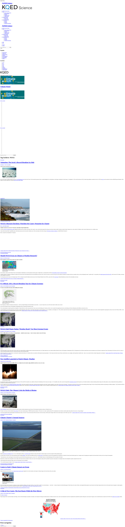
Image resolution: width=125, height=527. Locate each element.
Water (9, 221)
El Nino (1, 312)
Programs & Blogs (5, 17)
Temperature (11, 520)
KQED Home (4, 52)
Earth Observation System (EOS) (14, 385)
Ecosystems (8, 487)
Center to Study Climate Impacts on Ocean (14, 467)
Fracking (5, 14)
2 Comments (13, 331)
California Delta (6, 15)
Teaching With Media (7, 23)
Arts (3, 65)
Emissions (2, 463)
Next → (3, 525)
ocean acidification (9, 414)
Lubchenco (2, 414)
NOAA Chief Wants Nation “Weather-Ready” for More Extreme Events (24, 329)
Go (10, 47)
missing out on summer (115, 496)
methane (24, 455)
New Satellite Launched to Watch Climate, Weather (17, 359)
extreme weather (5, 312)
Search (3, 45)
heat (5, 520)
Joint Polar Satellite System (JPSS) (34, 385)
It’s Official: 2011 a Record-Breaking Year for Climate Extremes (21, 283)
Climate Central (8, 493)
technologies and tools (73, 381)
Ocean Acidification (3, 409)
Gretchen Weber (8, 361)
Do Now (5, 21)
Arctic (1, 198)
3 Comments (13, 392)
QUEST (5, 20)
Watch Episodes (4, 54)
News (3, 29)
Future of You (6, 36)
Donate (3, 44)
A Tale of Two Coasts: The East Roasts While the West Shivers (21, 491)
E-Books (5, 22)
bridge (2, 385)
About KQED (4, 69)
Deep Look (6, 18)
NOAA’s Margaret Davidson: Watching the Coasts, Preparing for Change (24, 223)
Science (3, 67)
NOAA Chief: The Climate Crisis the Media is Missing (18, 390)
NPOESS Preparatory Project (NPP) (15, 384)
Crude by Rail (6, 16)
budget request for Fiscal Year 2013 (105, 274)
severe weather (5, 280)
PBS (3, 43)
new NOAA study (27, 453)
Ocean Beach (5, 252)
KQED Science (7, 3)
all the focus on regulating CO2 (8, 453)
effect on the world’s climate (18, 180)
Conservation (5, 487)
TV (2, 63)
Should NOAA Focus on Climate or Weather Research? (18, 256)
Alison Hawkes (8, 469)
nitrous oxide (41, 455)
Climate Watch (5, 86)
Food (3, 66)
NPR (3, 42)
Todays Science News (7, 12)
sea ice (103, 179)
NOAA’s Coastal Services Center (9, 229)
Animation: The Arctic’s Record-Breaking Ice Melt (17, 162)
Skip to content (2, 100)
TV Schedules (4, 56)
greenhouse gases (6, 463)
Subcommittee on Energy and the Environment (59, 272)
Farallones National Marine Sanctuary (16, 487)
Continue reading (14, 250)
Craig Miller (9, 164)
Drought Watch (6, 13)
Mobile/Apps (4, 57)
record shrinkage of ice (20, 179)
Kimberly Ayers (8, 331)
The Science (2, 281)
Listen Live (4, 53)
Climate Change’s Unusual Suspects (12, 417)
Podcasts (3, 55)
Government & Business (4, 221)
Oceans (28, 487)
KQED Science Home (5, 11)
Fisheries (23, 487)
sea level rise (9, 252)
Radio (3, 62)
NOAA (3, 198)
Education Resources (5, 19)
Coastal (1, 487)
